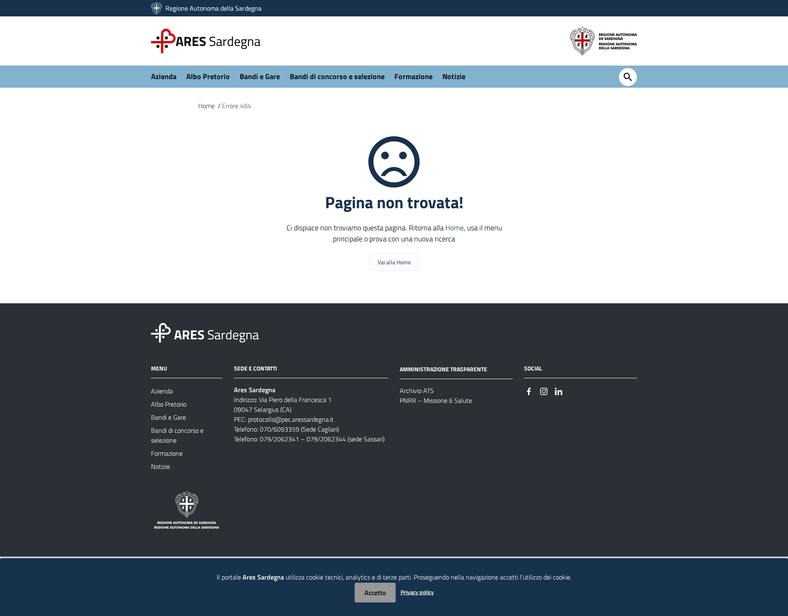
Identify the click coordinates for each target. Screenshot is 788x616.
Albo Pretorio (208, 76)
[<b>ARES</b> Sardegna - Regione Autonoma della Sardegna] (161, 332)
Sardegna (218, 41)
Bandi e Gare (260, 76)
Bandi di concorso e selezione (337, 76)
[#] (529, 390)
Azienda (163, 76)
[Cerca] (628, 77)
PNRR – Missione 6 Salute (436, 400)
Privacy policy (417, 592)
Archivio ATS (417, 391)
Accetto (375, 593)
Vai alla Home (394, 262)
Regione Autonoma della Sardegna (213, 8)
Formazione (413, 76)
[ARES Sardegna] (157, 8)
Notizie (453, 76)
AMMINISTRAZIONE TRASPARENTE (443, 369)
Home (206, 106)
